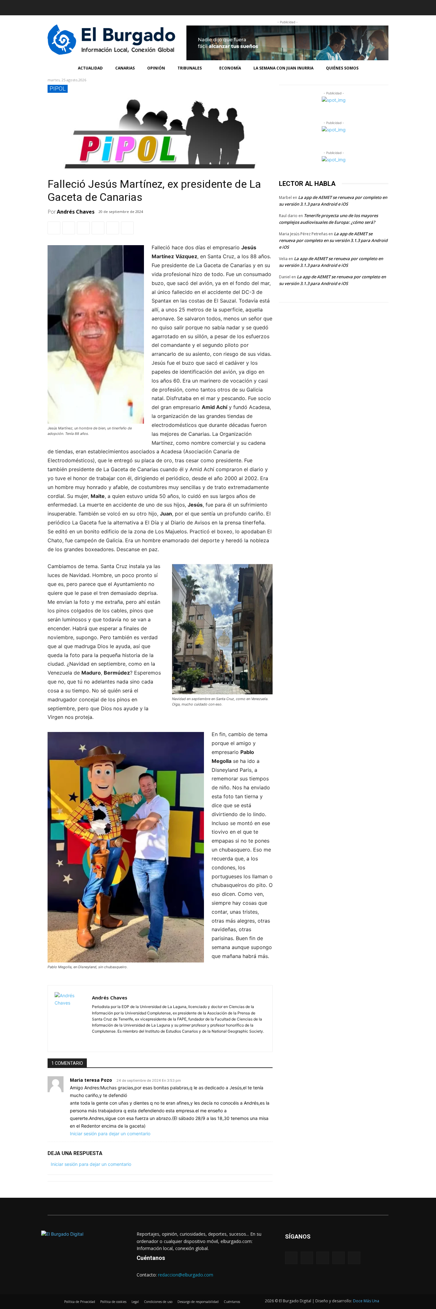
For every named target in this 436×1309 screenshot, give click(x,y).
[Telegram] (112, 228)
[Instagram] (65, 6)
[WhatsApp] (83, 228)
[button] (303, 7)
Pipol (57, 88)
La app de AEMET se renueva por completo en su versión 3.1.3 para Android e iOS (333, 240)
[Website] (122, 1040)
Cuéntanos (151, 1257)
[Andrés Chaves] (70, 1018)
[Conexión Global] (114, 39)
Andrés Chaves (75, 211)
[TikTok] (90, 6)
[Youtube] (103, 6)
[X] (68, 228)
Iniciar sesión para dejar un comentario (110, 1133)
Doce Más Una (366, 1301)
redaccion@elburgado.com (185, 1275)
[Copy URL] (127, 228)
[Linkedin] (77, 6)
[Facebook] (53, 6)
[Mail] (112, 1040)
